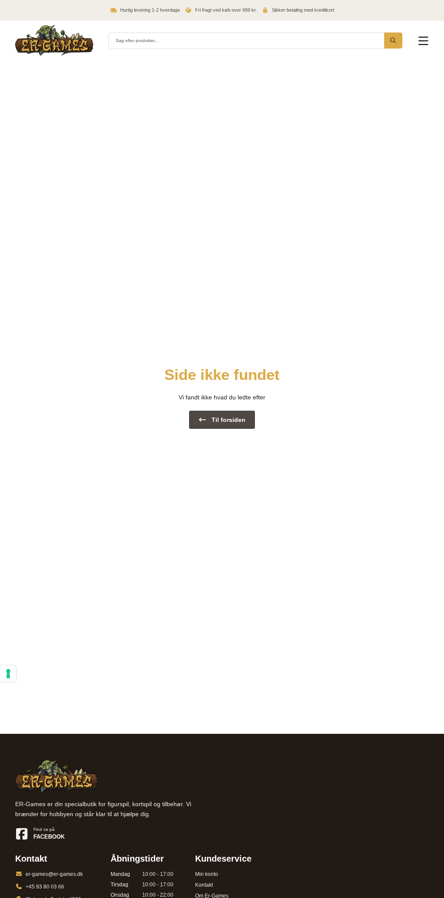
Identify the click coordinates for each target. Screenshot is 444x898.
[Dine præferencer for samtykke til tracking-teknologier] (8, 673)
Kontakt (204, 885)
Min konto (206, 874)
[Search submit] (393, 40)
